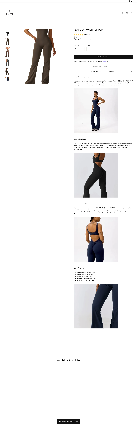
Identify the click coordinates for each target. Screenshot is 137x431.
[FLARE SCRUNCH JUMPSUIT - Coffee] (15, 403)
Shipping (76, 39)
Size (88, 45)
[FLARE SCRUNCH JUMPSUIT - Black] (18, 403)
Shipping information (103, 67)
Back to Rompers (70, 421)
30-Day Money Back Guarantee (103, 71)
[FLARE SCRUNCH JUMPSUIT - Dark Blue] (23, 403)
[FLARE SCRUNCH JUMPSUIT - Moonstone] (20, 403)
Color (76, 45)
